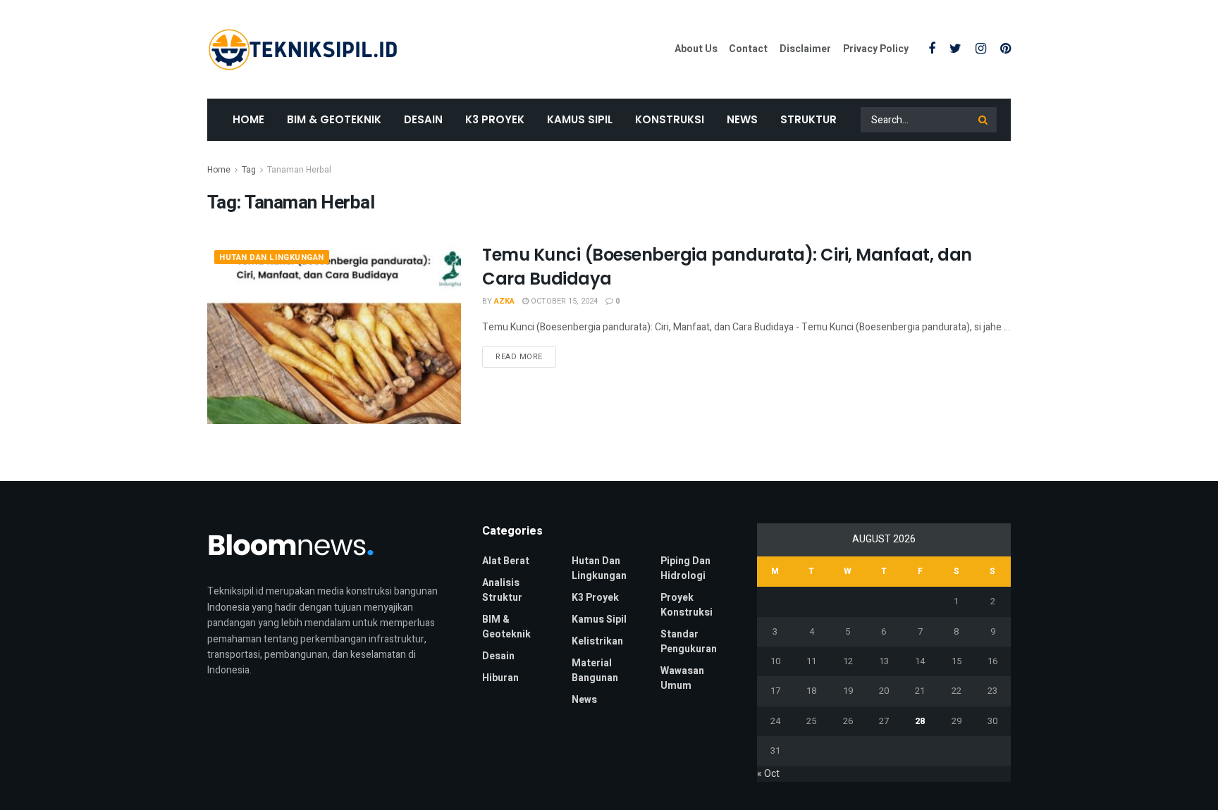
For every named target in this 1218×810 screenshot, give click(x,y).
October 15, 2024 (563, 301)
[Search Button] (984, 119)
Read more (519, 357)
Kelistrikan (597, 641)
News (742, 119)
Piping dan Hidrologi (685, 568)
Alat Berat (505, 561)
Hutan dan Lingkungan (271, 257)
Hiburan (500, 678)
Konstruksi (669, 119)
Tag (249, 169)
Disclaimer (805, 49)
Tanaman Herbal (299, 169)
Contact (748, 49)
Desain (423, 119)
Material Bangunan (595, 670)
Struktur (808, 119)
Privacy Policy (876, 49)
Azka (504, 301)
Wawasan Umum (682, 678)
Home (248, 119)
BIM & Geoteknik (334, 119)
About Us (696, 49)
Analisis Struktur (502, 590)
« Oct (768, 773)
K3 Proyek (494, 119)
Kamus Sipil (580, 119)
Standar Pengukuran (688, 641)
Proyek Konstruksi (686, 605)
